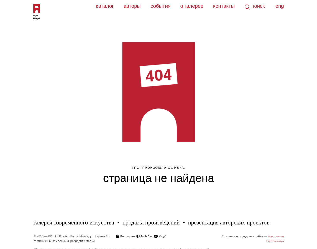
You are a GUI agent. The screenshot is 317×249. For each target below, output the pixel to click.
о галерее (191, 6)
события (161, 6)
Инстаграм (127, 236)
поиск (258, 6)
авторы (132, 6)
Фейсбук (146, 236)
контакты (224, 6)
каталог (105, 6)
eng (279, 6)
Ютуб (162, 236)
